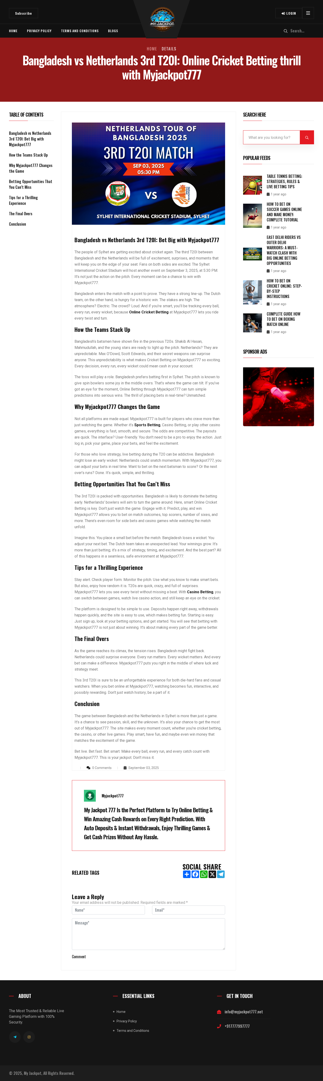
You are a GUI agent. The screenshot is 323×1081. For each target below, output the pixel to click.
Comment (79, 956)
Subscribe (23, 13)
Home (13, 30)
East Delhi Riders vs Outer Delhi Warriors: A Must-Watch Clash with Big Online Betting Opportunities (284, 250)
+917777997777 (237, 1026)
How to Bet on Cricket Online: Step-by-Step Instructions (284, 288)
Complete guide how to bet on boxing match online (283, 319)
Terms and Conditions (80, 30)
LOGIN (290, 13)
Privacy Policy (39, 30)
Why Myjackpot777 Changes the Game (30, 168)
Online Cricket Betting (149, 312)
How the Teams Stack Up (28, 155)
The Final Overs (20, 213)
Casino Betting (200, 592)
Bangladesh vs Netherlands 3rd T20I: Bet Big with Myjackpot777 (30, 138)
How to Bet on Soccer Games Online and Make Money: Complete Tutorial (284, 212)
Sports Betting (147, 425)
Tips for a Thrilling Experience (23, 200)
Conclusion (17, 224)
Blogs (113, 30)
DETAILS (169, 49)
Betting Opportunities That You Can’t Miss (30, 184)
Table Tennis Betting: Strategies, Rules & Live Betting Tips (284, 181)
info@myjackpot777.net (244, 1012)
